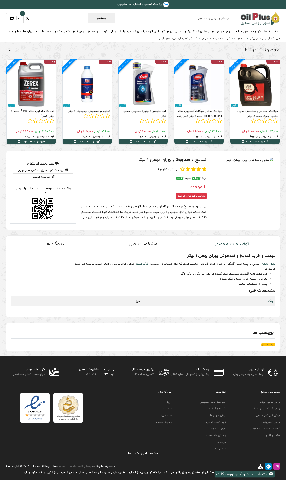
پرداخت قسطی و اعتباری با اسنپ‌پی (140, 4)
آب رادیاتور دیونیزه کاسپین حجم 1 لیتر (144, 113)
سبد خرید (166, 415)
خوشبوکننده (43, 31)
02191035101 (92, 374)
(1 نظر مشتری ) (167, 169)
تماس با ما (14, 31)
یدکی (113, 31)
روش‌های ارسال (217, 415)
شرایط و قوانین (217, 409)
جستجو (101, 18)
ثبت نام (167, 409)
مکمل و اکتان (62, 31)
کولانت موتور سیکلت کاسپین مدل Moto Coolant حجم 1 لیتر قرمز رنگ (199, 113)
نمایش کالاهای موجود (191, 196)
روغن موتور (224, 31)
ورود (169, 402)
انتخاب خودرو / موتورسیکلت (252, 31)
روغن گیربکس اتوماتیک (156, 31)
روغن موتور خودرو (270, 402)
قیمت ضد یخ (268, 344)
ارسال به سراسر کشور (40, 164)
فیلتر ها (209, 31)
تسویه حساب (163, 422)
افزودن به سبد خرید (256, 142)
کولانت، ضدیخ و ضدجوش (265, 429)
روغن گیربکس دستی (188, 31)
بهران (195, 178)
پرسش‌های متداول (215, 435)
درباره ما (28, 31)
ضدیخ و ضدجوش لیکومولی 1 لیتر (89, 111)
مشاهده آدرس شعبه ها (143, 453)
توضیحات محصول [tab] (231, 244)
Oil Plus (36, 467)
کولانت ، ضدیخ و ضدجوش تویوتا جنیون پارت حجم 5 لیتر (257, 113)
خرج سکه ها (218, 429)
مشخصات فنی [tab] (143, 244)
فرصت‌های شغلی (216, 422)
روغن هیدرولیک (129, 31)
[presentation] (16, 50)
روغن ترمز (79, 31)
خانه (275, 31)
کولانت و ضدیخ (97, 31)
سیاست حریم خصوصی (213, 402)
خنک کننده (142, 264)
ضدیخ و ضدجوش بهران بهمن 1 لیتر (172, 160)
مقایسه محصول (41, 177)
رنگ (270, 301)
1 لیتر (179, 178)
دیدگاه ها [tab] (54, 244)
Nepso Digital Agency (100, 467)
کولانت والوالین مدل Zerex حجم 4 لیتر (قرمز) (32, 113)
